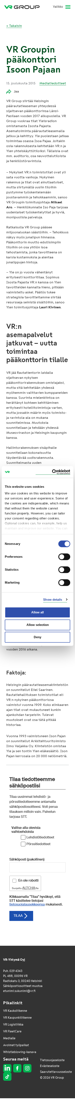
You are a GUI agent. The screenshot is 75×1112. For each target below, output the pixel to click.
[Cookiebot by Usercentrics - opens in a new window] (53, 472)
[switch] (64, 556)
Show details (52, 599)
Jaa (16, 91)
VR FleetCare (12, 1031)
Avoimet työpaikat (16, 1045)
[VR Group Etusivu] (23, 6)
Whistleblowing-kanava (19, 1052)
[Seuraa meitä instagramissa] (27, 1068)
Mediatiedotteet (52, 83)
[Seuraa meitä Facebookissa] (17, 1068)
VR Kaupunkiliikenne (17, 1017)
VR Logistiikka (13, 1024)
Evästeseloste (49, 1066)
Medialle (9, 1038)
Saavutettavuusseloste (56, 1072)
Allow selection (37, 625)
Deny (37, 637)
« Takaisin (14, 26)
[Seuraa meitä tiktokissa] (7, 1076)
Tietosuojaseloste (52, 1060)
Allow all (37, 612)
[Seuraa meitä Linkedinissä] (7, 1068)
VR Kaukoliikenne (15, 1011)
